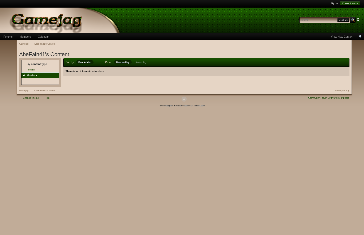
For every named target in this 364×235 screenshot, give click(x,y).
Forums (8, 36)
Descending (123, 62)
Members (25, 36)
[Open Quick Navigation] (360, 37)
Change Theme (31, 98)
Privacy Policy (342, 90)
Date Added (84, 62)
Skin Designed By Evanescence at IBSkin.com (182, 105)
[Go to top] (184, 99)
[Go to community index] (67, 19)
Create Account (350, 3)
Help (47, 98)
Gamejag (23, 90)
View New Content (342, 36)
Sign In (334, 3)
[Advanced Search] (358, 19)
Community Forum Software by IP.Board (328, 98)
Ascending (140, 62)
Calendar (43, 36)
